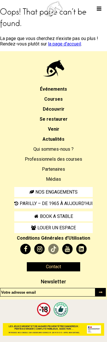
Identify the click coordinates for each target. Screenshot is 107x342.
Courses (53, 99)
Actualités (53, 139)
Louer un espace (56, 227)
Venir (53, 129)
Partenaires (53, 169)
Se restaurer (54, 119)
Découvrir (53, 109)
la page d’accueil (64, 44)
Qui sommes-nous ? (53, 149)
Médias (53, 179)
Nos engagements (56, 192)
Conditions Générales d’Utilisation (53, 238)
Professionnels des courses (53, 159)
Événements (53, 89)
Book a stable (56, 216)
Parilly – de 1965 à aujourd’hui (56, 203)
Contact (53, 266)
